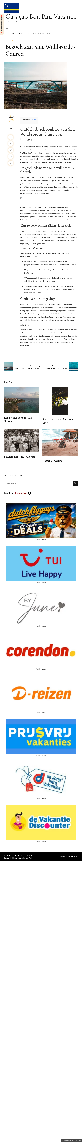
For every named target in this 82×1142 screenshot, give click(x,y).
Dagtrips (9, 40)
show (34, 120)
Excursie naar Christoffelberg (19, 457)
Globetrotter (11, 124)
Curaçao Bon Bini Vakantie (41, 17)
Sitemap (62, 857)
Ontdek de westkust (53, 461)
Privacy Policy (28, 858)
